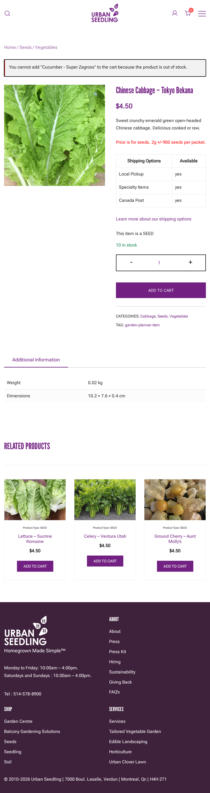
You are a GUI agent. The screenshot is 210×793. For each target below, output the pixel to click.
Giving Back (120, 682)
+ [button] (190, 262)
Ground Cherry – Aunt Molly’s (175, 539)
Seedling (12, 751)
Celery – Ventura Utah (105, 536)
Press (114, 641)
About (115, 631)
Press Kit (117, 651)
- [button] (131, 262)
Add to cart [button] (35, 566)
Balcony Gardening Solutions (32, 731)
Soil (7, 761)
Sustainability (122, 672)
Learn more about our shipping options (153, 219)
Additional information (36, 359)
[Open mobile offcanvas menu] (202, 13)
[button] (96, 95)
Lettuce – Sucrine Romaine (35, 539)
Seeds (25, 47)
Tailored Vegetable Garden (135, 731)
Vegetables (46, 47)
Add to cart (161, 290)
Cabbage (148, 316)
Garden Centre (18, 721)
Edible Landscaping (128, 741)
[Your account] (174, 13)
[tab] (36, 360)
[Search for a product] (7, 13)
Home (10, 47)
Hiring (115, 661)
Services (117, 721)
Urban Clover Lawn (127, 761)
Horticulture (120, 751)
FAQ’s (114, 692)
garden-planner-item (142, 325)
